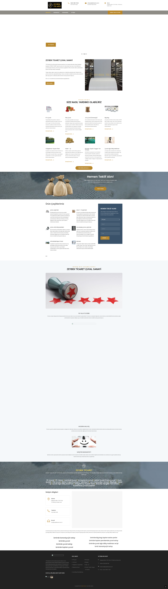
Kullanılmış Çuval (76, 567)
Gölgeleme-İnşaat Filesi (53, 148)
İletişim (73, 12)
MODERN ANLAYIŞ (84, 426)
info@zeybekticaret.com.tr (93, 3)
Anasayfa (48, 12)
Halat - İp (68, 148)
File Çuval (68, 117)
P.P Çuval (48, 117)
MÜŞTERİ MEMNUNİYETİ (84, 452)
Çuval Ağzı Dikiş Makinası (112, 148)
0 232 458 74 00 (54, 512)
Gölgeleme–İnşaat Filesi (77, 564)
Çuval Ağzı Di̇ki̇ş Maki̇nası (78, 572)
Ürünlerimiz (65, 12)
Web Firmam (83, 586)
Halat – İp (87, 564)
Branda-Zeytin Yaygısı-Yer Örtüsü (93, 149)
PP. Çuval (74, 559)
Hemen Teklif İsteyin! (115, 12)
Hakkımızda (56, 12)
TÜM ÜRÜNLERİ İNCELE (83, 168)
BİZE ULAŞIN (49, 83)
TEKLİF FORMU (100, 188)
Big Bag (107, 117)
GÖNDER (104, 237)
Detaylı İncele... (49, 131)
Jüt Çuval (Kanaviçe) (91, 117)
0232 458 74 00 (75, 3)
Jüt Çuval (74, 562)
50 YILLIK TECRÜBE (84, 313)
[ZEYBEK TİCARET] (55, 5)
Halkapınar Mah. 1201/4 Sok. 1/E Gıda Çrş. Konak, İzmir (110, 560)
